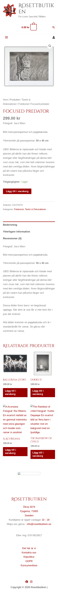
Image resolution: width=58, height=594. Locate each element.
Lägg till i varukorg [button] (10, 392)
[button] (53, 27)
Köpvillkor (29, 556)
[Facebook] (26, 581)
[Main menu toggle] (6, 37)
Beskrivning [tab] (10, 224)
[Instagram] (31, 581)
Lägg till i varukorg (17, 191)
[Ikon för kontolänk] (53, 37)
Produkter (15, 99)
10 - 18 (45, 519)
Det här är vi (29, 548)
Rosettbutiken (36, 8)
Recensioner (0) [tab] (12, 238)
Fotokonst (23, 104)
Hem (5, 99)
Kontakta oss (29, 552)
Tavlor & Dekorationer (35, 209)
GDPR (29, 561)
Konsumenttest (29, 565)
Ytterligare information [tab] (16, 231)
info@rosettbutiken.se (39, 524)
